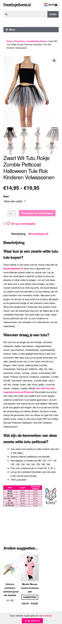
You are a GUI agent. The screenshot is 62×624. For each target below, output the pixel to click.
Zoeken (53, 14)
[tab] (18, 234)
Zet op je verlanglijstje (23, 223)
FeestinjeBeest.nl (17, 5)
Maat (6, 196)
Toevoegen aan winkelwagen (37, 213)
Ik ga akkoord (32, 620)
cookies (47, 615)
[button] (54, 60)
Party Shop (19, 41)
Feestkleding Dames (37, 41)
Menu (12, 29)
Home (9, 41)
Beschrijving (18, 233)
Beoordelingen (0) (38, 233)
